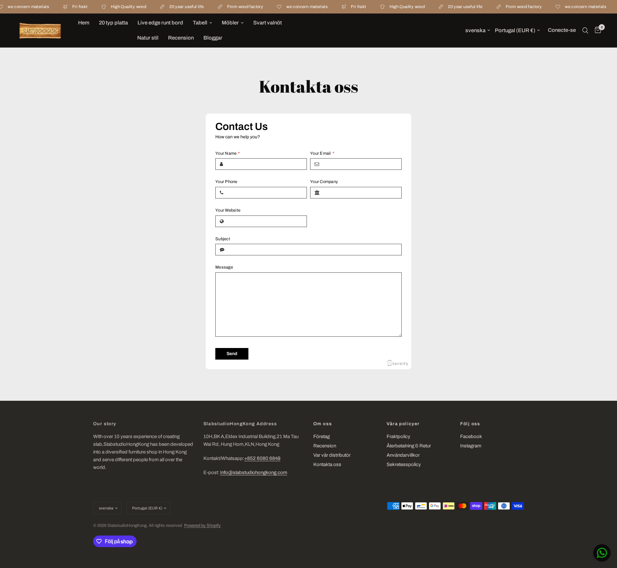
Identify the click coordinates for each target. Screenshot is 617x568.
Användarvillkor (403, 455)
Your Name (227, 153)
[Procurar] (585, 30)
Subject (222, 239)
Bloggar (212, 38)
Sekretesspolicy (404, 464)
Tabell (200, 22)
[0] (596, 30)
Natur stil (147, 38)
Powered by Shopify (202, 525)
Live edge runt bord (160, 22)
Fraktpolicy (398, 436)
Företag (321, 436)
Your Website (227, 210)
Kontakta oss (327, 464)
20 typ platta (113, 22)
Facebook (471, 436)
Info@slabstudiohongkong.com (253, 472)
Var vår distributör (332, 455)
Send (232, 353)
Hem (83, 22)
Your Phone (226, 181)
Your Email (322, 153)
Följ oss (470, 424)
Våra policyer (403, 424)
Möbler (230, 22)
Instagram (470, 445)
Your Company (324, 181)
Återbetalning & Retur (409, 445)
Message (224, 267)
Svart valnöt (267, 22)
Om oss (322, 424)
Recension (181, 38)
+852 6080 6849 (262, 458)
